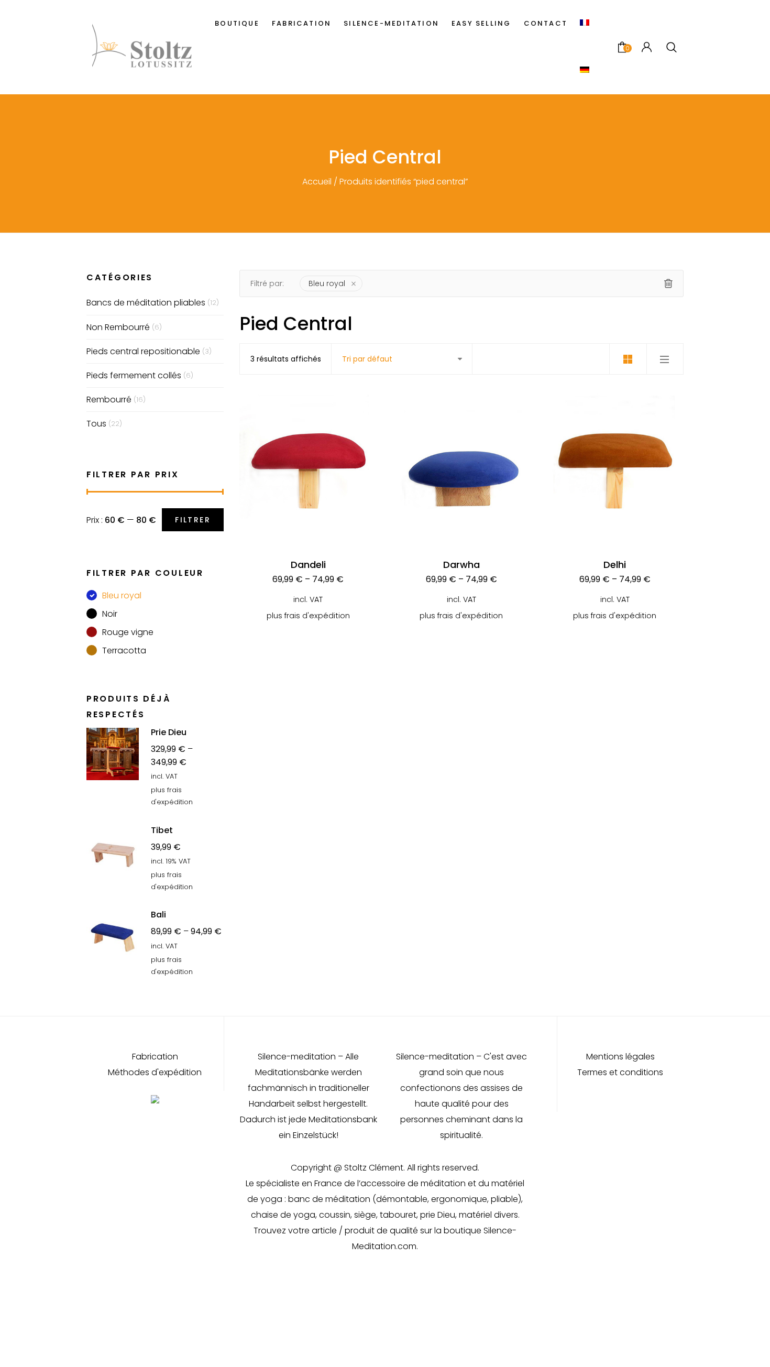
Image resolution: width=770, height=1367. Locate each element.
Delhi (614, 564)
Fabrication (301, 23)
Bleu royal (327, 283)
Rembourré (108, 399)
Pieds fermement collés (133, 375)
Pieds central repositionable (143, 351)
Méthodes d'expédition (155, 1072)
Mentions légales (620, 1057)
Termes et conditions (620, 1072)
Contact (545, 23)
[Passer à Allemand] (585, 70)
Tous (96, 424)
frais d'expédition (317, 615)
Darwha (461, 564)
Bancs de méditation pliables (145, 303)
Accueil (317, 182)
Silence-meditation (391, 23)
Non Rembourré (118, 327)
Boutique (237, 23)
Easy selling (481, 23)
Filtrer (193, 520)
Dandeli (308, 564)
